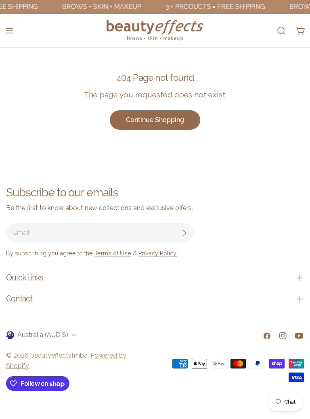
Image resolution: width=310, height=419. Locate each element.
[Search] (281, 31)
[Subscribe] (184, 232)
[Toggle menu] (9, 31)
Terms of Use (112, 253)
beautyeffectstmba (59, 355)
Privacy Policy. (157, 253)
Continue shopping (155, 120)
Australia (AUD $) (42, 335)
